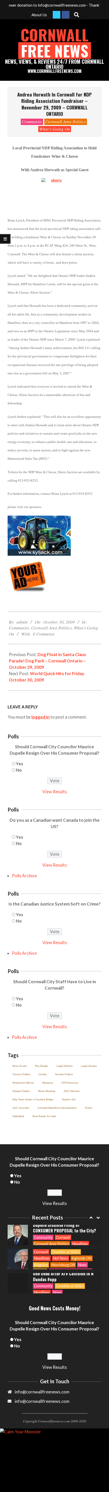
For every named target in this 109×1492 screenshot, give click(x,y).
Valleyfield (18, 1116)
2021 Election (72, 1091)
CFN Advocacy (69, 1082)
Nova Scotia (19, 1066)
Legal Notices (64, 1066)
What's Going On (54, 129)
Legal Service (89, 1066)
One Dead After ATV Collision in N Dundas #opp (63, 1276)
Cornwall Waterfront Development (57, 1107)
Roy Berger (41, 1066)
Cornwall (63, 1237)
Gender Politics (64, 1074)
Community (32, 121)
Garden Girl (68, 1099)
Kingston (41, 1264)
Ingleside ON (81, 1258)
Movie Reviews (46, 1091)
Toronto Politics (21, 1074)
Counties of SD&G (66, 1251)
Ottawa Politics (21, 1091)
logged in (40, 717)
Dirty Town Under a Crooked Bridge (32, 1099)
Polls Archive (24, 875)
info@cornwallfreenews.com (42, 1401)
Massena (47, 1082)
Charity (43, 1074)
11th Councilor (20, 1107)
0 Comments (44, 634)
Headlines (80, 1243)
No (19, 770)
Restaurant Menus (23, 1082)
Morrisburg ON (63, 1264)
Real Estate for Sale (44, 1116)
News (82, 1264)
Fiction (89, 1107)
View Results (54, 791)
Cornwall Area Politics (65, 121)
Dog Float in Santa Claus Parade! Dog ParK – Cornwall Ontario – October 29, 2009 (47, 661)
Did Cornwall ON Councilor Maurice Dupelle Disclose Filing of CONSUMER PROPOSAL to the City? (65, 1225)
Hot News (60, 1258)
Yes (19, 763)
